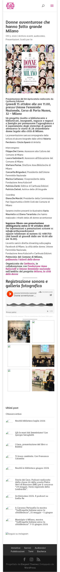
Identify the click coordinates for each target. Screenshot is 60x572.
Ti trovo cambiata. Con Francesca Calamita (32, 457)
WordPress (30, 568)
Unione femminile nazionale (34, 268)
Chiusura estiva (13, 413)
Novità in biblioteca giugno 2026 (32, 467)
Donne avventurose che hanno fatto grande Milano (42, 316)
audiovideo (39, 36)
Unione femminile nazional (14, 316)
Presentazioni (12, 39)
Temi (30, 551)
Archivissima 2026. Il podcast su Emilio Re (31, 497)
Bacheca (41, 551)
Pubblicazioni (17, 551)
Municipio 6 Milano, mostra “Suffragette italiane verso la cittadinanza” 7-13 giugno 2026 (31, 522)
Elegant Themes (29, 564)
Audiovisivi (40, 548)
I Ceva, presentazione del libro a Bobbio (31, 445)
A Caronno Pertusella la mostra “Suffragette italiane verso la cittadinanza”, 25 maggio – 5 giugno (34, 510)
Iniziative (15, 548)
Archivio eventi (25, 36)
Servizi (27, 548)
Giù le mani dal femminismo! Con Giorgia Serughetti (31, 433)
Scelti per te (26, 39)
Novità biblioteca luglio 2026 (30, 420)
